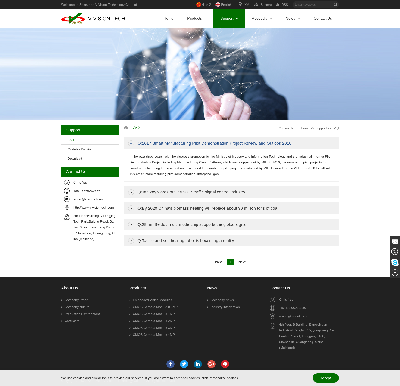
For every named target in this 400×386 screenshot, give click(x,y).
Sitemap (267, 4)
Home (168, 18)
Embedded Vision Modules (152, 300)
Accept (326, 378)
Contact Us (323, 18)
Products (194, 18)
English (226, 4)
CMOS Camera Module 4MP (154, 334)
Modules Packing (80, 149)
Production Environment (82, 314)
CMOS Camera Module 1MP (154, 314)
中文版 (207, 4)
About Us (259, 18)
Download (75, 158)
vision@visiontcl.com (88, 199)
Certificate (72, 321)
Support (226, 18)
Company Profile (77, 300)
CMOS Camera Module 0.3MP (155, 307)
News (290, 18)
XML (247, 4)
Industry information (225, 307)
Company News (222, 300)
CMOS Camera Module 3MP (154, 328)
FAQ (71, 140)
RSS (284, 4)
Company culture (77, 307)
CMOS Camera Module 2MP (154, 321)
